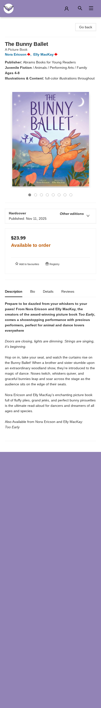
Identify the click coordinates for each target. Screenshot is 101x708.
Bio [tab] (32, 291)
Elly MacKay (43, 54)
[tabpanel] (50, 371)
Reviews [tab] (67, 291)
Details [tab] (48, 291)
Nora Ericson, (18, 54)
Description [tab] (13, 291)
